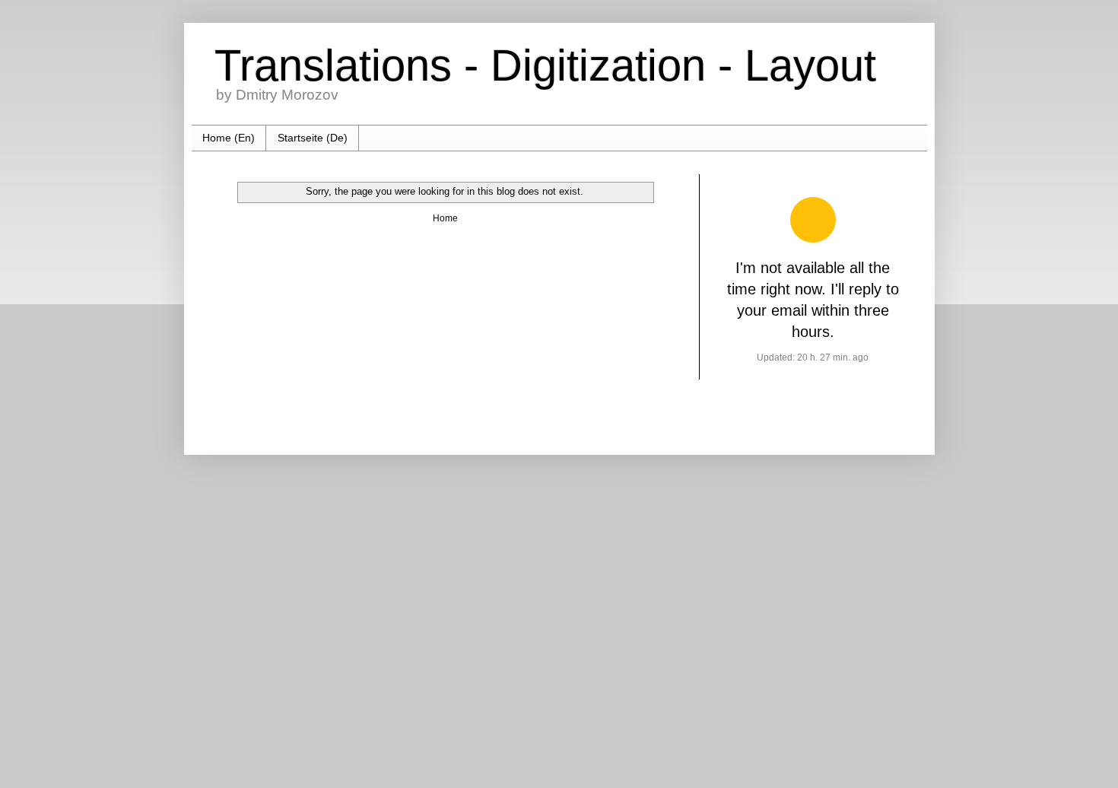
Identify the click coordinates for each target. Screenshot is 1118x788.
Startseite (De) (313, 138)
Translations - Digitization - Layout (545, 65)
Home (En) (228, 138)
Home (445, 218)
